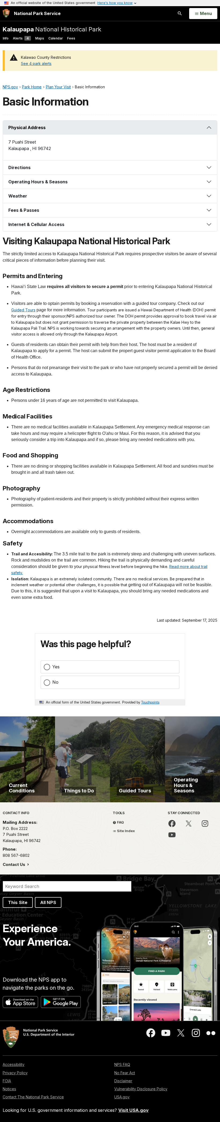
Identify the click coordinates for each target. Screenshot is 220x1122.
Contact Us (14, 864)
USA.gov (122, 1097)
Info (6, 38)
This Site (17, 902)
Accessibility (13, 1064)
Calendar (55, 38)
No (55, 682)
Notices (9, 1089)
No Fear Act (124, 1072)
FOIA (7, 1081)
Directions (19, 167)
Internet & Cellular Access (36, 224)
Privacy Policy (15, 1072)
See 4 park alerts (36, 63)
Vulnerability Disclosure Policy (140, 1089)
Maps (39, 38)
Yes (56, 666)
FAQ (120, 822)
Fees (71, 38)
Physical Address (27, 127)
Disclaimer (123, 1081)
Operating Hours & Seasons (38, 181)
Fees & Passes (23, 210)
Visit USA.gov (133, 1110)
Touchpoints (150, 702)
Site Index (125, 831)
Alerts (21, 38)
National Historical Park (52, 29)
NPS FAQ (122, 1064)
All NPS (48, 902)
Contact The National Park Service (33, 1097)
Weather (17, 196)
